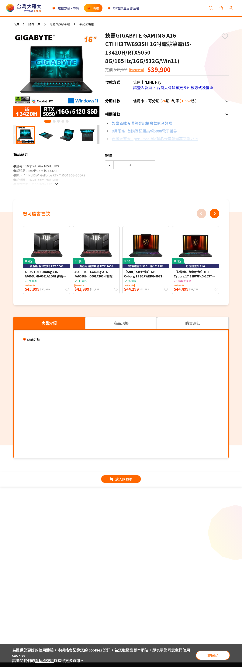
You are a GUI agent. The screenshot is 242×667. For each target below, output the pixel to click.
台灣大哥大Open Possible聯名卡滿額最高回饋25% (155, 138)
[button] (47, 121)
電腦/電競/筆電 (60, 23)
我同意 (213, 655)
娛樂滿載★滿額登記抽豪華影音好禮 (142, 123)
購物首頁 (34, 23)
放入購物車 (123, 479)
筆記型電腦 (86, 23)
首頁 (16, 23)
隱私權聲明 (44, 660)
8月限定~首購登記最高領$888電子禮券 (144, 131)
